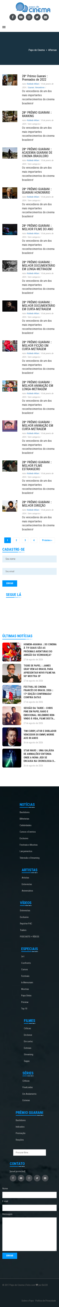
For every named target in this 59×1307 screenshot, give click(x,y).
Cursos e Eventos (28, 831)
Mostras (25, 989)
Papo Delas (26, 995)
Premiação (20, 1133)
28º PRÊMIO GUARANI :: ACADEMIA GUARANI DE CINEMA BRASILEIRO (37, 152)
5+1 (23, 956)
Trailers (23, 930)
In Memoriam (27, 982)
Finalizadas (27, 1087)
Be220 (45, 1285)
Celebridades (25, 825)
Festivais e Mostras (29, 844)
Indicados (20, 1126)
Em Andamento (29, 1093)
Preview (24, 1002)
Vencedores (39, 87)
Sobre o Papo (28, 1300)
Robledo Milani (33, 84)
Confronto (26, 963)
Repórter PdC (26, 923)
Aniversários (27, 890)
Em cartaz (28, 1041)
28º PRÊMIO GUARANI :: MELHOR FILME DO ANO (37, 227)
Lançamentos (26, 851)
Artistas (25, 877)
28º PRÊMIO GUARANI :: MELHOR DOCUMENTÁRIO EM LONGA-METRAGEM (38, 265)
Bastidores (25, 812)
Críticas (27, 1028)
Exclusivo (24, 838)
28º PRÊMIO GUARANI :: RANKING (37, 114)
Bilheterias (24, 818)
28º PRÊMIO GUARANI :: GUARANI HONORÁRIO (37, 190)
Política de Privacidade (45, 1300)
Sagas (27, 1061)
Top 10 (24, 1008)
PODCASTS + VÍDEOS (29, 936)
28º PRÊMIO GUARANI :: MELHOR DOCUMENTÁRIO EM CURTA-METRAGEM (38, 305)
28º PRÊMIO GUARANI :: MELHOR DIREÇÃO (37, 503)
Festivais (25, 976)
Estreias (27, 1048)
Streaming (28, 1054)
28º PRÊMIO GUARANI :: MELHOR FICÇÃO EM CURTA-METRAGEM (37, 345)
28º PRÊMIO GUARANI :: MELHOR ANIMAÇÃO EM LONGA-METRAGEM (37, 385)
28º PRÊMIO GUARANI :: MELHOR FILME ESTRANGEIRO (37, 465)
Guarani (31, 87)
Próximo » (47, 540)
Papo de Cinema (17, 1285)
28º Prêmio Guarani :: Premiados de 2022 (35, 77)
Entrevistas (27, 884)
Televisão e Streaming (29, 857)
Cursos (24, 969)
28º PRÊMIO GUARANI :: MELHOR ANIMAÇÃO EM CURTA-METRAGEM (37, 425)
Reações (20, 1139)
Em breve (28, 1035)
